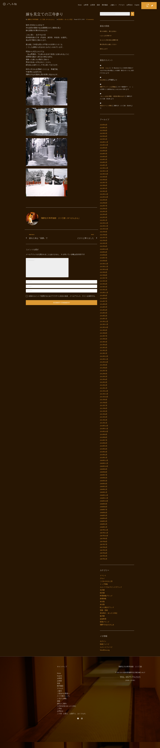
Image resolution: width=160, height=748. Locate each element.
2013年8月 (103, 333)
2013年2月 (103, 350)
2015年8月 (103, 275)
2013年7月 (103, 336)
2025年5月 (103, 133)
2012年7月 (103, 371)
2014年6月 (103, 304)
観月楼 (102, 616)
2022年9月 (103, 200)
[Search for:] (115, 14)
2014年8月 (103, 298)
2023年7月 (103, 182)
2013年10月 (104, 327)
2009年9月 (103, 469)
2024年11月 (104, 142)
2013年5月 (103, 342)
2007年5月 (103, 550)
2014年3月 (103, 313)
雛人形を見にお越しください (108, 44)
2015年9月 (103, 272)
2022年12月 (104, 194)
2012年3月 (103, 382)
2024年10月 (104, 145)
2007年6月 (103, 547)
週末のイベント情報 (106, 106)
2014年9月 (103, 295)
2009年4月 (103, 484)
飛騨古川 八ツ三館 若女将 (122, 106)
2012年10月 (104, 362)
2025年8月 (103, 130)
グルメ (102, 578)
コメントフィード (106, 647)
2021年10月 (104, 229)
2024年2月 (103, 162)
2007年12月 (104, 530)
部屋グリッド (104, 622)
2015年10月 (104, 269)
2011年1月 (103, 423)
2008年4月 (103, 518)
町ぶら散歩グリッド (107, 607)
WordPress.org (105, 650)
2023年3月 (103, 188)
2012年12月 (104, 356)
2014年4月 (103, 310)
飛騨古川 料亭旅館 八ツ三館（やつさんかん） (41, 19)
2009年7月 (103, 475)
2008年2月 (103, 524)
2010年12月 (104, 426)
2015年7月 (103, 278)
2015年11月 (104, 266)
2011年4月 (103, 414)
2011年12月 (104, 391)
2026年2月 (103, 128)
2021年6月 (103, 240)
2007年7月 (103, 544)
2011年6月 (103, 408)
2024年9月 (103, 148)
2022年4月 (103, 214)
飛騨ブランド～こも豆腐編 (107, 87)
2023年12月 (104, 168)
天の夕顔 (102, 80)
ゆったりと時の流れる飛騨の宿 (109, 40)
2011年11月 (104, 394)
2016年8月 (103, 261)
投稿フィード (104, 644)
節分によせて (104, 49)
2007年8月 (103, 541)
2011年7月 (103, 405)
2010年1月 (103, 457)
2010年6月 (103, 443)
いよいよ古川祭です (106, 36)
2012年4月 (103, 379)
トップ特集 (104, 584)
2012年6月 (103, 374)
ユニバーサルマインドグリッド (111, 587)
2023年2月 (103, 191)
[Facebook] (78, 718)
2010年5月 (103, 446)
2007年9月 (103, 538)
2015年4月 (103, 284)
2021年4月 (103, 246)
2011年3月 (103, 417)
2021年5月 (103, 243)
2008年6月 (103, 512)
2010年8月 (103, 437)
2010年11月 (104, 428)
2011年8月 (103, 403)
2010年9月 (103, 434)
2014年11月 (104, 292)
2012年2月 (103, 385)
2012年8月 (103, 368)
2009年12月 (104, 460)
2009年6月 (103, 478)
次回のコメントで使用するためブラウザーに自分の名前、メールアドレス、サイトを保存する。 (62, 296)
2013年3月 (103, 347)
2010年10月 (104, 431)
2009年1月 (103, 492)
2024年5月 (103, 154)
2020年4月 (103, 252)
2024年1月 (103, 165)
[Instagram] (82, 718)
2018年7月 (103, 258)
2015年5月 (103, 281)
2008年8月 (103, 507)
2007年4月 (103, 553)
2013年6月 (103, 339)
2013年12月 (104, 321)
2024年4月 (103, 156)
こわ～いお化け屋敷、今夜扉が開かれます (112, 96)
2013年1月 (103, 353)
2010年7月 (103, 440)
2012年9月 (103, 365)
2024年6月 (103, 151)
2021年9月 (103, 232)
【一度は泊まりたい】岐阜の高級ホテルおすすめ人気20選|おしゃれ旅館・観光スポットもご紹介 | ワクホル (117, 70)
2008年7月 (103, 510)
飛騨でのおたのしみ (107, 625)
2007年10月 (104, 536)
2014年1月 (103, 319)
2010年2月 (103, 455)
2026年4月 (103, 125)
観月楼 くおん (104, 68)
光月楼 (102, 590)
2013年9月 (103, 330)
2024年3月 (103, 159)
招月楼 (102, 593)
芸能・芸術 (104, 610)
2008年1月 (103, 527)
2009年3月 (103, 486)
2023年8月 (103, 180)
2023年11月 (104, 171)
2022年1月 (103, 220)
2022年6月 (103, 209)
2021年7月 (103, 238)
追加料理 (103, 619)
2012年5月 (103, 376)
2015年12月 (104, 264)
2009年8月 (103, 472)
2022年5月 (103, 211)
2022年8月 (103, 203)
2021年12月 (104, 223)
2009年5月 (103, 481)
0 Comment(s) (90, 19)
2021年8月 (103, 235)
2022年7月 (103, 206)
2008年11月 (104, 498)
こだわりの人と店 (106, 581)
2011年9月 (103, 400)
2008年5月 (103, 515)
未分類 (102, 601)
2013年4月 (103, 345)
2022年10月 (104, 197)
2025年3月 (103, 139)
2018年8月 (103, 255)
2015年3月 (103, 287)
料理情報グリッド (106, 596)
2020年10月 (104, 249)
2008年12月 (104, 495)
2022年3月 (103, 217)
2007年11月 (104, 533)
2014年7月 (103, 301)
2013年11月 (104, 324)
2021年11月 (104, 226)
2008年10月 (104, 501)
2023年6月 (103, 185)
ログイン (103, 641)
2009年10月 (104, 466)
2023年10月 (104, 174)
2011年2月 (103, 420)
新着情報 (103, 599)
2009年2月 (103, 489)
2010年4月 (103, 449)
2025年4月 (103, 136)
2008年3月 (103, 521)
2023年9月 (103, 177)
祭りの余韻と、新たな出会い (108, 31)
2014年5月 (103, 307)
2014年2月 (103, 316)
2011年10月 (104, 397)
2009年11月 (104, 463)
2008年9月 (103, 504)
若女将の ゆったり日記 (65, 19)
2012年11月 (104, 359)
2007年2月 (103, 559)
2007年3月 (103, 556)
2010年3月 (103, 452)
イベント (103, 575)
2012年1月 (103, 388)
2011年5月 (103, 411)
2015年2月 (103, 290)
